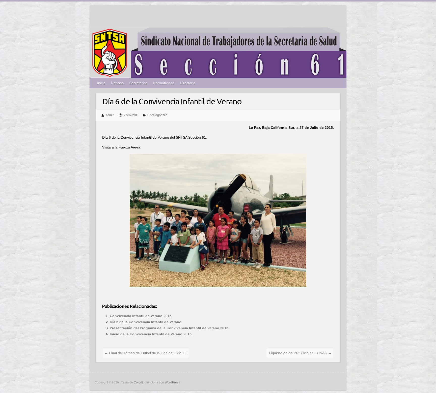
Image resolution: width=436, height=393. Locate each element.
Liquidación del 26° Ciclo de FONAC (300, 353)
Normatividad (163, 83)
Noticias (117, 83)
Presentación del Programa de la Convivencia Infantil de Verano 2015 (169, 328)
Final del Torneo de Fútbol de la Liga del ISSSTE (145, 353)
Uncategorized (157, 115)
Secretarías (138, 83)
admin (110, 115)
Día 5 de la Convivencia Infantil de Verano (145, 322)
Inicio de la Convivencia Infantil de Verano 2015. (151, 334)
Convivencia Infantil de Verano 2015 (141, 316)
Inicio (101, 83)
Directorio (187, 83)
